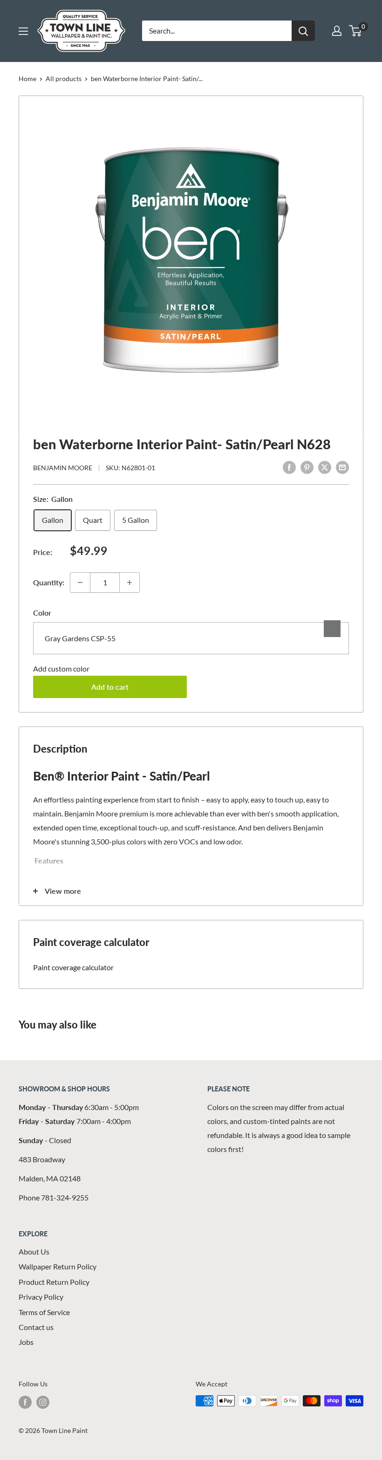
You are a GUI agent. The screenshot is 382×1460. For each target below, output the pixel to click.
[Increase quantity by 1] (129, 582)
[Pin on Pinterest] (307, 466)
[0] (356, 30)
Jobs (26, 1341)
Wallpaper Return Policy (57, 1266)
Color (42, 612)
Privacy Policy (41, 1296)
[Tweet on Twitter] (324, 466)
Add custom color (61, 668)
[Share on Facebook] (289, 466)
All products (64, 78)
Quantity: (48, 582)
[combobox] (191, 638)
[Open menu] (23, 31)
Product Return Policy (54, 1281)
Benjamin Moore (62, 468)
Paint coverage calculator (73, 967)
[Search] (303, 31)
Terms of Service (44, 1312)
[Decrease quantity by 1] (80, 582)
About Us (34, 1251)
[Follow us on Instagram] (42, 1401)
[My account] (336, 31)
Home (27, 78)
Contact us (36, 1327)
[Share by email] (342, 466)
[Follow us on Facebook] (25, 1401)
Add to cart (110, 686)
